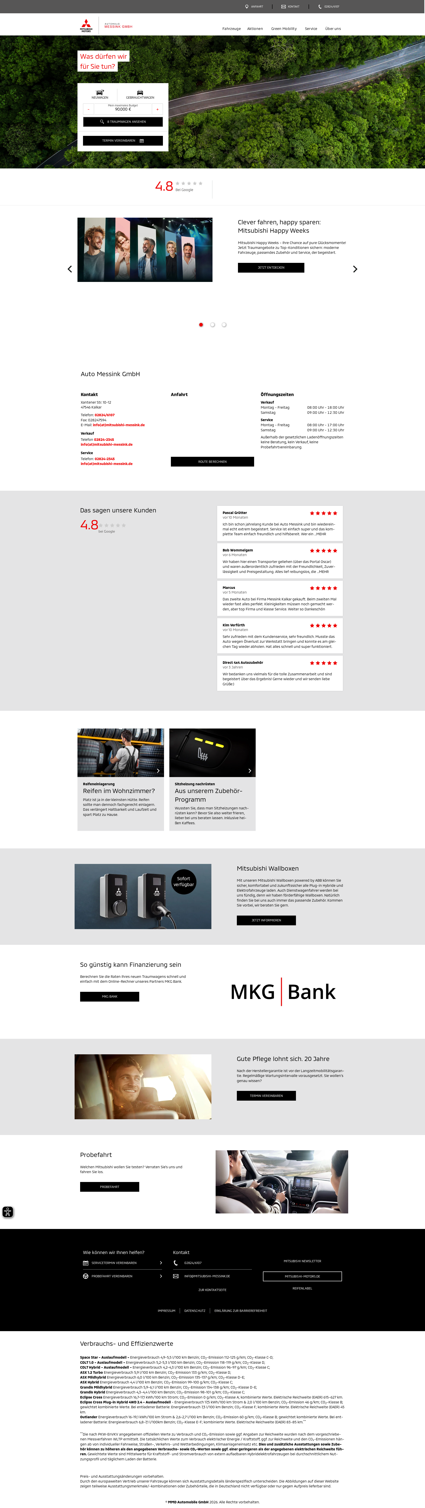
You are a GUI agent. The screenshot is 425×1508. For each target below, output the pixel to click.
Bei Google (184, 190)
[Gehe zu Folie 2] (212, 325)
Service (311, 28)
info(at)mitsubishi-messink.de (119, 425)
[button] (123, 141)
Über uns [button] (333, 28)
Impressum (166, 1311)
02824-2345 (104, 439)
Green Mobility (284, 28)
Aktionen (255, 28)
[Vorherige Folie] (69, 269)
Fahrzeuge (231, 28)
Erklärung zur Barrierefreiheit (240, 1311)
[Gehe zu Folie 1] (201, 325)
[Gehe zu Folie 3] (224, 325)
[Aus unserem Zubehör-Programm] (212, 753)
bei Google (107, 531)
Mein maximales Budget (123, 105)
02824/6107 (105, 415)
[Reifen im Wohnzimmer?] (120, 753)
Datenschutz (194, 1311)
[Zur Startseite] (113, 25)
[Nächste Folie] (355, 269)
